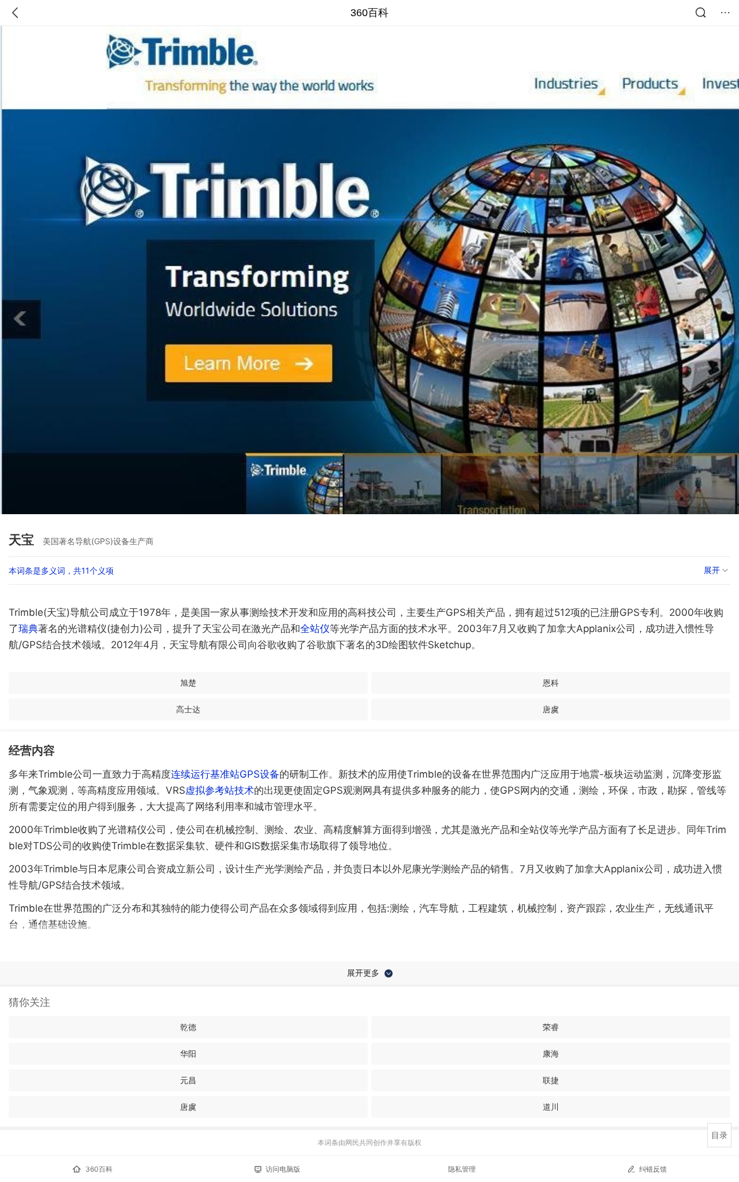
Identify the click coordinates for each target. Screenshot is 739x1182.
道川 (551, 1107)
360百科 (369, 12)
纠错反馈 (653, 1169)
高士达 (188, 709)
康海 (551, 1053)
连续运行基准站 (205, 774)
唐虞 (551, 709)
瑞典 (28, 628)
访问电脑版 (283, 1169)
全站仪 (315, 628)
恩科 (551, 682)
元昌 (188, 1080)
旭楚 (188, 682)
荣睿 (551, 1027)
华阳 (188, 1053)
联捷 (551, 1080)
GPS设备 (259, 774)
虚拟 (219, 790)
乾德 (188, 1027)
